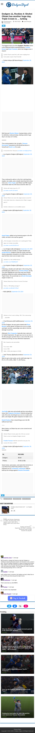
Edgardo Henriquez (14, 413)
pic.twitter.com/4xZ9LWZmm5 (11, 245)
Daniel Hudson (6, 420)
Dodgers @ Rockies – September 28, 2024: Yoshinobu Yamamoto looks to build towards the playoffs (23, 528)
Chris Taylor (12, 183)
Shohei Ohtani (14, 133)
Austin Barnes (6, 252)
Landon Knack (17, 498)
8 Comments (7, 22)
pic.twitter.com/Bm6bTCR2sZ (11, 288)
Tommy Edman (23, 270)
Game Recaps (27, 21)
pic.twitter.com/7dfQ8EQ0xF (11, 261)
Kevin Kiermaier (27, 276)
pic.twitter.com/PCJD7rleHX (11, 190)
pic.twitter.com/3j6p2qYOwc (25, 150)
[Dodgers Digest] (17, 4)
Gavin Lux (12, 147)
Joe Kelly (4, 411)
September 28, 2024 (26, 249)
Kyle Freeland (13, 49)
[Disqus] (17, 575)
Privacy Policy (17, 729)
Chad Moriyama (7, 21)
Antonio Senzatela (23, 470)
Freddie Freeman (8, 440)
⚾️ (17, 598)
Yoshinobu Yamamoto (18, 468)
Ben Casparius (12, 333)
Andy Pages (5, 235)
